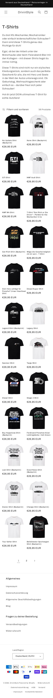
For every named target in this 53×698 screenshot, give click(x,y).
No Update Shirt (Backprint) (9, 141)
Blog (8, 606)
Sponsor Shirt (8, 363)
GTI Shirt (6, 177)
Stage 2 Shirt (33, 398)
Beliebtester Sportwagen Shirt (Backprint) (38, 543)
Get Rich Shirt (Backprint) (13, 252)
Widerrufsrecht (13, 631)
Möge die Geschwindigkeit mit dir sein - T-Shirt (38, 253)
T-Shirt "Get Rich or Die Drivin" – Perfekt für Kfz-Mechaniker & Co (37, 214)
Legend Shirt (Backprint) (13, 328)
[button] (6, 12)
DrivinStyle (14, 683)
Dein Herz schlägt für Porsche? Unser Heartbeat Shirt (14, 291)
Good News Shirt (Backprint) (34, 471)
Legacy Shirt (32, 328)
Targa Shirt (32, 363)
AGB (33, 687)
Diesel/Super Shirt (35, 289)
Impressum (11, 586)
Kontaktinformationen (33, 692)
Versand (41, 687)
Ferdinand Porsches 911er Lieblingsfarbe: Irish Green (38, 434)
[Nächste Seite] (34, 561)
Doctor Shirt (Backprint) (12, 507)
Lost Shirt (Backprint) (11, 470)
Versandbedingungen (16, 624)
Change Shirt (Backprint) (38, 507)
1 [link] (18, 560)
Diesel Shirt (7, 398)
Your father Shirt (9, 542)
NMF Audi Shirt (33, 177)
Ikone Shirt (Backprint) (37, 140)
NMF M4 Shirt (8, 212)
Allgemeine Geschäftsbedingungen (23, 599)
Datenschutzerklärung (17, 593)
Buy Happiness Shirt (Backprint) (11, 434)
